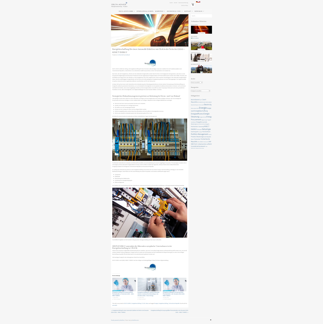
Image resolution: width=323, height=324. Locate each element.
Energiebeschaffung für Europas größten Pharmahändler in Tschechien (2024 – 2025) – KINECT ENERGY (123, 293)
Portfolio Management (199, 134)
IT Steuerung (201, 126)
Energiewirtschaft (202, 117)
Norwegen (200, 131)
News (147, 303)
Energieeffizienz (197, 114)
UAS (198, 141)
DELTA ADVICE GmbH (126, 11)
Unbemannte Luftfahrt (205, 144)
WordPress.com (135, 320)
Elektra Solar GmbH (195, 108)
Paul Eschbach (206, 131)
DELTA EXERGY (127, 303)
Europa (205, 119)
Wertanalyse (201, 148)
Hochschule (194, 126)
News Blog (198, 11)
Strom (192, 139)
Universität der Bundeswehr (198, 146)
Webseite (197, 148)
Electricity (208, 104)
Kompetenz (159, 11)
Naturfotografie (194, 131)
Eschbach (127, 55)
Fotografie (199, 122)
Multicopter (199, 129)
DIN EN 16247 (201, 104)
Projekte (209, 134)
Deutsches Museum (195, 104)
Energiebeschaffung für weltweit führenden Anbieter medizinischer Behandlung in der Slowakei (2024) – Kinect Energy (148, 293)
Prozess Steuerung (197, 137)
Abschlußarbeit (195, 99)
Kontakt (187, 11)
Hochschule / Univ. (174, 11)
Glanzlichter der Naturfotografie (202, 124)
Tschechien (197, 139)
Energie (156, 303)
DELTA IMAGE (209, 102)
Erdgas (202, 119)
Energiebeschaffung (163, 303)
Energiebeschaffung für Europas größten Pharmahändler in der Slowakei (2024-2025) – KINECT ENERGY (174, 293)
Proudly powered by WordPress (117, 320)
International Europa (145, 11)
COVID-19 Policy (184, 5)
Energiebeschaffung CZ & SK (138, 303)
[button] (319, 2)
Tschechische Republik (174, 303)
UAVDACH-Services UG (203, 141)
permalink (114, 305)
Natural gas (206, 129)
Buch (201, 99)
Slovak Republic (207, 136)
